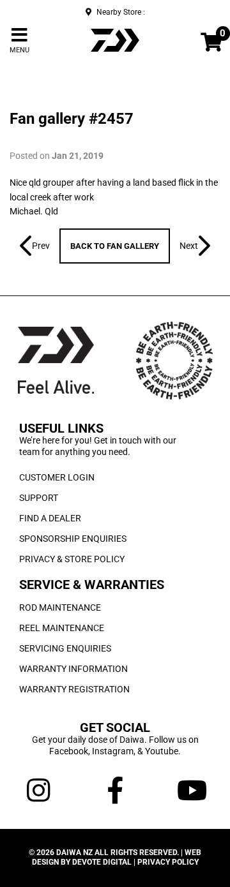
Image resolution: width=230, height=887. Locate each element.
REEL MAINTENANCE (61, 628)
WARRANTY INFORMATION (73, 669)
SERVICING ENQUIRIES (65, 648)
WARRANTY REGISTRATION (74, 689)
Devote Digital (102, 862)
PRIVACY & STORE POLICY (72, 559)
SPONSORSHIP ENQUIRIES (72, 538)
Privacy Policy (168, 862)
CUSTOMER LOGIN (57, 477)
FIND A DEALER (50, 518)
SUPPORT (38, 498)
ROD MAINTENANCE (60, 607)
